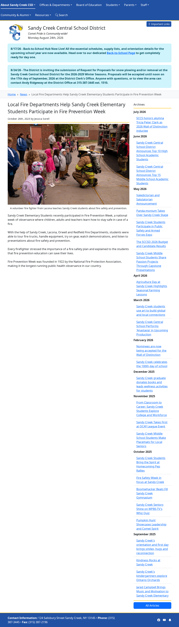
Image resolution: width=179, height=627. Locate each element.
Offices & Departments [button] (55, 5)
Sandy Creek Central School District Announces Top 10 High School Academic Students (152, 151)
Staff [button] (144, 5)
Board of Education (89, 5)
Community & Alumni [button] (15, 15)
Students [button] (112, 5)
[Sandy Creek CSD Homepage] (16, 32)
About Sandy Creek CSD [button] (17, 5)
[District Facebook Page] (158, 620)
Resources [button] (42, 15)
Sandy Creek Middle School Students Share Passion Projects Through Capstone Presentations (151, 261)
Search (63, 15)
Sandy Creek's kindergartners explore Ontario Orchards (151, 576)
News (23, 94)
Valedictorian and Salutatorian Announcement (148, 199)
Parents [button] (129, 5)
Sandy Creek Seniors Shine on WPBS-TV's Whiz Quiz (149, 509)
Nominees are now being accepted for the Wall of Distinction (151, 350)
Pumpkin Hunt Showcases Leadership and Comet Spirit (151, 524)
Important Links (160, 24)
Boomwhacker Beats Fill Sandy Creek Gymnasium (152, 493)
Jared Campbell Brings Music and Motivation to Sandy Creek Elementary (152, 591)
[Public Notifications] (170, 620)
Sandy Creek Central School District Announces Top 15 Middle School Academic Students (152, 175)
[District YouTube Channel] (164, 620)
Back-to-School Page (121, 53)
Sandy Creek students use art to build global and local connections (150, 310)
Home (12, 94)
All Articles (152, 605)
